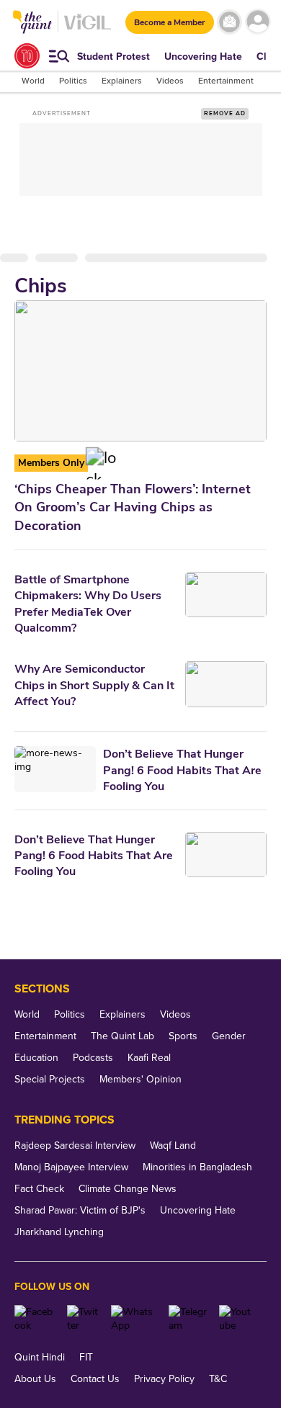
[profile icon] (257, 22)
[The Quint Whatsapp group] (134, 1318)
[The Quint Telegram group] (188, 1318)
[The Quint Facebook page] (35, 1318)
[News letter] (229, 22)
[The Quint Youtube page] (237, 1318)
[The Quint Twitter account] (83, 1318)
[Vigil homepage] (87, 29)
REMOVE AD (225, 113)
